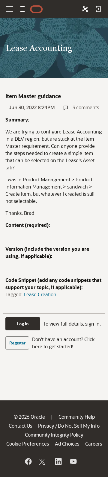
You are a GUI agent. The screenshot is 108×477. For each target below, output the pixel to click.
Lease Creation (40, 294)
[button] (23, 9)
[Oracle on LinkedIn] (58, 461)
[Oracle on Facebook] (28, 461)
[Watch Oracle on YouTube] (73, 461)
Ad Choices (67, 443)
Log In (23, 323)
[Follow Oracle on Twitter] (43, 461)
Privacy (46, 426)
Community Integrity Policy (54, 435)
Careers (93, 443)
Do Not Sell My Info (79, 426)
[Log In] (98, 9)
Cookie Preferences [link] (27, 443)
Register (17, 343)
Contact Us (20, 426)
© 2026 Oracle (29, 417)
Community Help (76, 417)
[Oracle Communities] (84, 9)
